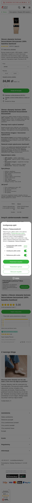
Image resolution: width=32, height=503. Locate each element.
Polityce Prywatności (20, 241)
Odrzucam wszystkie (16, 271)
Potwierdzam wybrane (16, 266)
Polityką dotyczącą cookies (18, 233)
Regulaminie (11, 241)
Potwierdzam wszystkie (16, 261)
